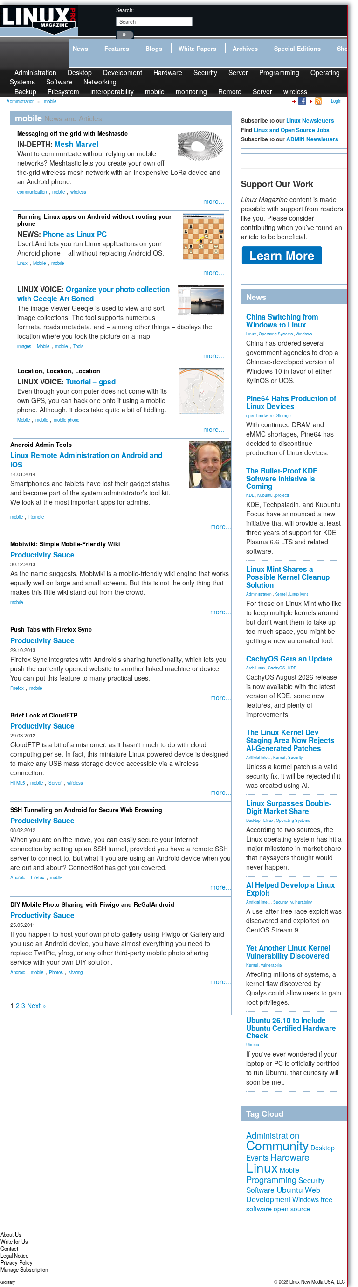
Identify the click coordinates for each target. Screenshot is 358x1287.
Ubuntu (252, 1044)
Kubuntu (265, 495)
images (24, 346)
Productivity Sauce (42, 555)
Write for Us (14, 1241)
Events (257, 1157)
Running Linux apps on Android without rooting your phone (94, 220)
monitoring (191, 91)
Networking (100, 81)
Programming (279, 72)
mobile (155, 91)
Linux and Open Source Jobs (292, 129)
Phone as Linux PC (75, 234)
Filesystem (63, 91)
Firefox (17, 688)
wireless (295, 91)
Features (116, 48)
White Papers (197, 48)
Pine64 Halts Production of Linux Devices (291, 402)
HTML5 (17, 782)
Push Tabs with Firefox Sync (51, 629)
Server (238, 72)
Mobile (39, 263)
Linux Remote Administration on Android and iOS (86, 460)
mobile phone (66, 420)
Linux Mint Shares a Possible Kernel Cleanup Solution (288, 577)
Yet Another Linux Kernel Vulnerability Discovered (288, 952)
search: (125, 10)
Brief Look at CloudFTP (43, 715)
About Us (10, 1234)
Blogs (153, 48)
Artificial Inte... (258, 757)
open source (292, 1208)
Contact (9, 1248)
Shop (344, 48)
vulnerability (301, 901)
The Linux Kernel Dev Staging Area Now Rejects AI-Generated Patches (290, 740)
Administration (259, 594)
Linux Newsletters (310, 120)
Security (205, 72)
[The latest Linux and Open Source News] (317, 100)
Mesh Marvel (76, 144)
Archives (245, 48)
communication (32, 191)
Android (17, 877)
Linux (22, 263)
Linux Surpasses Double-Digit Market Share (288, 807)
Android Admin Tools (41, 444)
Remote (229, 91)
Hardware (167, 72)
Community (277, 1145)
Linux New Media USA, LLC (317, 1282)
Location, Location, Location (58, 371)
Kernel (281, 594)
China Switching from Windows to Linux (282, 321)
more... (213, 201)
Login (336, 100)
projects (282, 495)
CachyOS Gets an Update (289, 659)
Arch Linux (255, 667)
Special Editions (297, 48)
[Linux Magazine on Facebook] (301, 100)
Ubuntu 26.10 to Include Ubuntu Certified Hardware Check (291, 1028)
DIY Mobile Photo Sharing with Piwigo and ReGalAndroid (92, 904)
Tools (78, 346)
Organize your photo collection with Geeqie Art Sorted (93, 294)
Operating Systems (276, 333)
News (80, 48)
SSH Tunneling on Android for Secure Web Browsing (86, 810)
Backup (25, 91)
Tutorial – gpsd (91, 381)
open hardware (260, 415)
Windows (304, 333)
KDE (250, 495)
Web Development (283, 1194)
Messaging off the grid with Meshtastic (72, 133)
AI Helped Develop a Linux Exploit (290, 889)
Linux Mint (298, 594)
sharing (76, 972)
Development (122, 72)
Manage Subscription (24, 1269)
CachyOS (276, 667)
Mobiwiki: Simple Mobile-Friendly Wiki (65, 544)
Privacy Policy (16, 1262)
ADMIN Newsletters (312, 139)
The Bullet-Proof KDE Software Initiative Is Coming (281, 479)
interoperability (112, 91)
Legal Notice (14, 1255)
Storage (283, 415)
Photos (56, 972)
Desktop (253, 820)
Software (59, 81)
